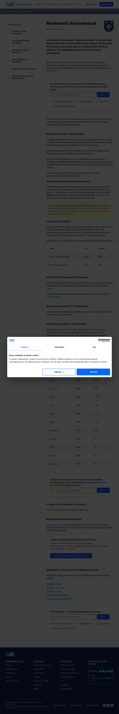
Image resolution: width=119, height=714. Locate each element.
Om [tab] (94, 347)
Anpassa (57, 372)
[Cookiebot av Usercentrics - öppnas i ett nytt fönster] (100, 340)
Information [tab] (59, 347)
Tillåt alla (93, 372)
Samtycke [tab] (25, 347)
